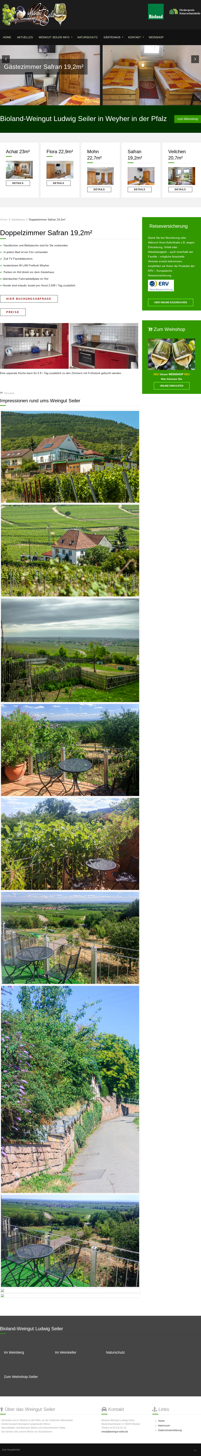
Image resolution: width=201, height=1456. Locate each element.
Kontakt (134, 37)
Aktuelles (25, 37)
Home (7, 37)
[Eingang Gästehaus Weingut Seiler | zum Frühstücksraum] (70, 1295)
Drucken (9, 393)
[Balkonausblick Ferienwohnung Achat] (70, 1241)
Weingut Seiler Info (54, 37)
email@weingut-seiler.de (114, 1431)
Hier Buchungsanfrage (29, 298)
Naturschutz (87, 37)
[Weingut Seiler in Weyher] (70, 457)
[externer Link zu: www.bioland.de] (174, 11)
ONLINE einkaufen (171, 385)
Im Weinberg (14, 1352)
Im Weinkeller (65, 1352)
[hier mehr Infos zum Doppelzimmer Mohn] (100, 175)
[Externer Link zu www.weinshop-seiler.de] (171, 354)
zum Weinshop (187, 119)
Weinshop (156, 37)
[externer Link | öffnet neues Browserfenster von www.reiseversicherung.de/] (161, 285)
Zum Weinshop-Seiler (21, 1377)
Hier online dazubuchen (170, 302)
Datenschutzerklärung (170, 1430)
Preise (12, 312)
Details (18, 183)
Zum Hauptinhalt (11, 1449)
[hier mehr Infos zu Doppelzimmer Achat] (19, 169)
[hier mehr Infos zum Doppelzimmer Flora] (60, 169)
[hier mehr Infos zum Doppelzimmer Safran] (141, 175)
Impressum (164, 1425)
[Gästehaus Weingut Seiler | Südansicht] (70, 1290)
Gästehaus (112, 37)
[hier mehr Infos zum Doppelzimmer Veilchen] (181, 175)
